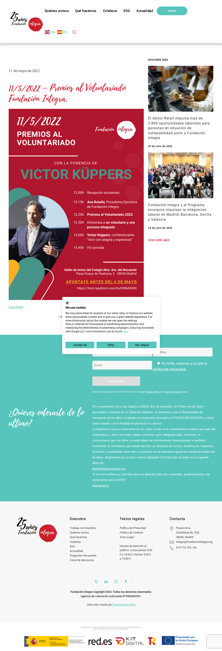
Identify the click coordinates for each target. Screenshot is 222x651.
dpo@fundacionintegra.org (108, 468)
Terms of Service (173, 392)
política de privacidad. (169, 369)
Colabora (75, 541)
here (125, 331)
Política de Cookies (131, 532)
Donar (172, 10)
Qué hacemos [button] (85, 11)
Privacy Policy (153, 392)
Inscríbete (16, 307)
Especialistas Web (124, 604)
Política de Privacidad (133, 528)
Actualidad (76, 551)
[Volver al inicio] (27, 21)
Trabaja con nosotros (83, 528)
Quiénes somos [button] (57, 11)
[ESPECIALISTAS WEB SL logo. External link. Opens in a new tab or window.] (67, 303)
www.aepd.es (100, 485)
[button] (127, 11)
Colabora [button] (110, 11)
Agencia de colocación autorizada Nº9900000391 (111, 596)
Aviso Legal (127, 537)
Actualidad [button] (144, 11)
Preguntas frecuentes (83, 555)
